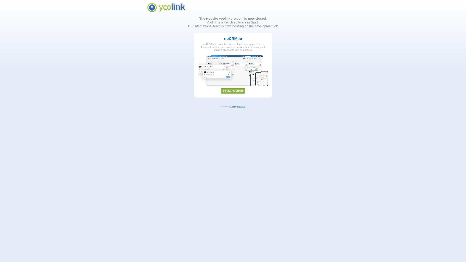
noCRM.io (241, 107)
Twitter (233, 107)
